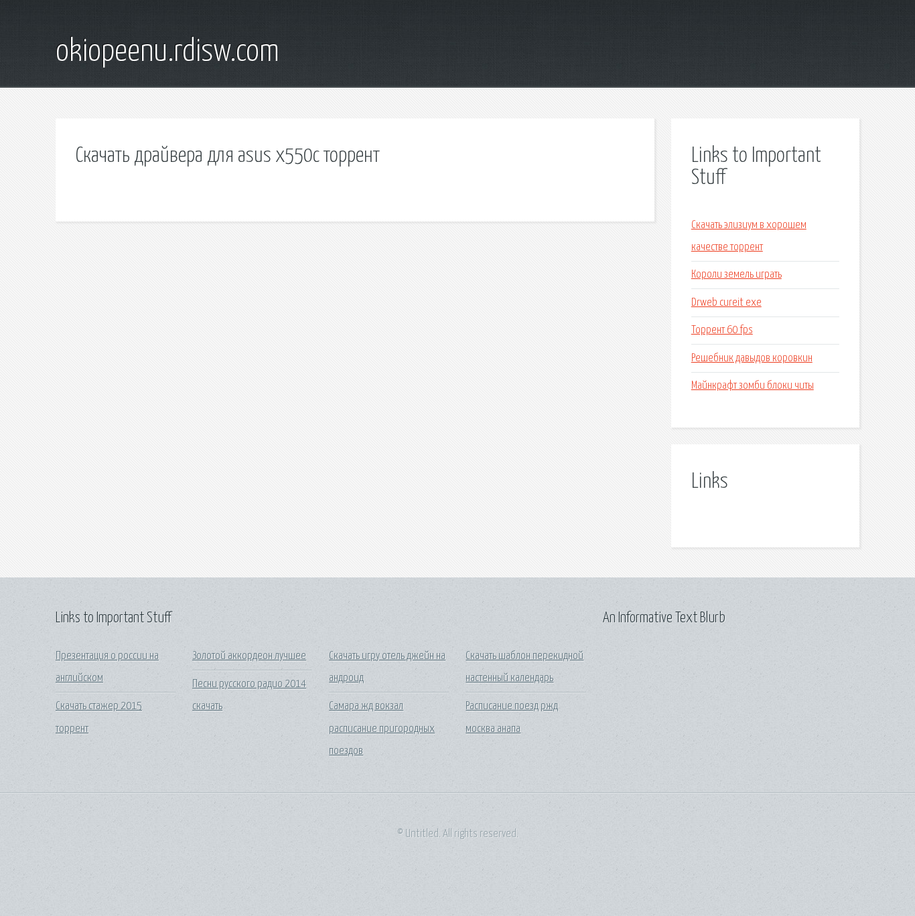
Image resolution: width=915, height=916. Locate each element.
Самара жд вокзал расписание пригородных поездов (382, 729)
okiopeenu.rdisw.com (167, 52)
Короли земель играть (736, 274)
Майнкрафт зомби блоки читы (752, 385)
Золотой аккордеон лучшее (249, 656)
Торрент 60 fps (722, 330)
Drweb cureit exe (726, 302)
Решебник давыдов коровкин (752, 358)
